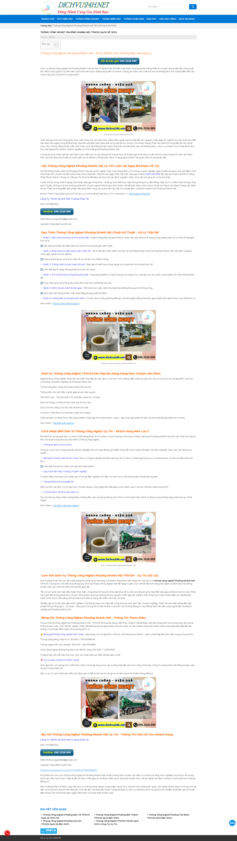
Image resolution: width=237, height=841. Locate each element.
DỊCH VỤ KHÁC (187, 19)
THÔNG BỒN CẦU (111, 19)
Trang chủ (47, 19)
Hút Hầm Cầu (65, 19)
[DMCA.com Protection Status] (48, 831)
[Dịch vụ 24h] (75, 7)
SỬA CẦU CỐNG (167, 19)
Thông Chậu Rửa (134, 19)
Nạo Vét (151, 19)
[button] (55, 45)
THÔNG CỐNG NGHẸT (87, 19)
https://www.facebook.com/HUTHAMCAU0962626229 (68, 770)
